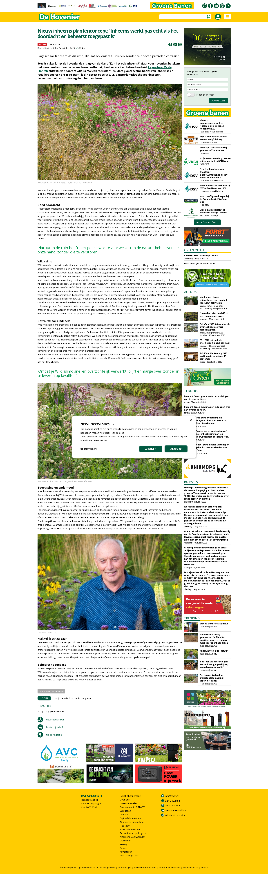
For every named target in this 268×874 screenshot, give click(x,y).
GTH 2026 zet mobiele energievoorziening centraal (215, 341)
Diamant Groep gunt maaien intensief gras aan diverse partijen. (207, 397)
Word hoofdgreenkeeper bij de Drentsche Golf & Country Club (215, 199)
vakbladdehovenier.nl (145, 867)
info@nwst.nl (172, 795)
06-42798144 (172, 805)
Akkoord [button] (176, 448)
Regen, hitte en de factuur (214, 650)
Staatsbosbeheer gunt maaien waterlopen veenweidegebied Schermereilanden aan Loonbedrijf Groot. (206, 447)
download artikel (55, 719)
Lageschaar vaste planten (51, 691)
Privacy (123, 844)
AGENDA (190, 292)
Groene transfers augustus (214, 623)
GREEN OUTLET (195, 250)
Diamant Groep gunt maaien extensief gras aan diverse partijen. (207, 408)
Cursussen (125, 810)
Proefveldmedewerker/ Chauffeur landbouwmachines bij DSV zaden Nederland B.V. (214, 173)
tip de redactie (54, 734)
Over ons (125, 799)
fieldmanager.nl (68, 867)
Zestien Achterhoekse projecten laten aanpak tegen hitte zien (212, 678)
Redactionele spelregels (133, 833)
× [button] (191, 420)
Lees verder (100, 440)
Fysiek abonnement (130, 795)
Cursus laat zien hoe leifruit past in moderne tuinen (214, 314)
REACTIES (44, 706)
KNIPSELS (191, 482)
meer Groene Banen (207, 222)
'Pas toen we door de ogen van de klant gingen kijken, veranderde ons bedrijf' (214, 664)
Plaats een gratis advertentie (199, 263)
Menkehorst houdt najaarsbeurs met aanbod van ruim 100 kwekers (213, 300)
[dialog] (134, 437)
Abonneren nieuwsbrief (132, 821)
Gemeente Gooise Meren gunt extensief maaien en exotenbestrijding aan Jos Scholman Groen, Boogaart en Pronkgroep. (206, 434)
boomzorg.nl (124, 867)
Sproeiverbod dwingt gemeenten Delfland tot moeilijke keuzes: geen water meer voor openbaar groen (215, 638)
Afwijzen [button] (150, 448)
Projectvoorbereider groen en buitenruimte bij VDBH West (215, 160)
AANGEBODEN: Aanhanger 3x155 (201, 255)
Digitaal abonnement (131, 818)
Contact (124, 814)
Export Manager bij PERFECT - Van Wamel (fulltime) (215, 138)
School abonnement (130, 829)
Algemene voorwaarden (132, 836)
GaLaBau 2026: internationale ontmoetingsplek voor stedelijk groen (215, 327)
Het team (125, 825)
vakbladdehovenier (175, 815)
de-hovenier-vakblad (176, 810)
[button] (88, 449)
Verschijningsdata (129, 855)
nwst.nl (204, 867)
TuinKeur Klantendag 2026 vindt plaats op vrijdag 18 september (213, 356)
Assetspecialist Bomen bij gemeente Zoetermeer (213, 149)
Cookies (124, 847)
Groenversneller (128, 803)
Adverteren (126, 851)
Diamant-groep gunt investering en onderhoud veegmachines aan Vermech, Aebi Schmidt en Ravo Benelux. (205, 420)
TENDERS (191, 391)
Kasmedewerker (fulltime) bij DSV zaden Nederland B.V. (215, 187)
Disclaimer (125, 840)
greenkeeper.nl (86, 867)
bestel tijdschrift (55, 727)
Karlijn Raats (44, 48)
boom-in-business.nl (169, 867)
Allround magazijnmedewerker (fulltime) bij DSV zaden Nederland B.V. (212, 124)
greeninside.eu (190, 867)
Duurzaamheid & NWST (132, 807)
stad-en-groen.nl (106, 867)
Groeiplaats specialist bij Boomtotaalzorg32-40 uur (213, 211)
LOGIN (44, 698)
